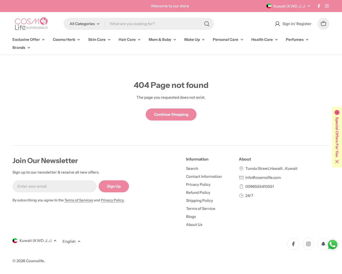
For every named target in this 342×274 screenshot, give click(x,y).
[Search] (207, 24)
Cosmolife (35, 260)
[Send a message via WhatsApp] (332, 244)
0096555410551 (259, 186)
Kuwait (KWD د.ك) (289, 6)
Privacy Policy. (112, 200)
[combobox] (139, 24)
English (69, 241)
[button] (337, 137)
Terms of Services (78, 200)
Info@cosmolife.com (263, 177)
